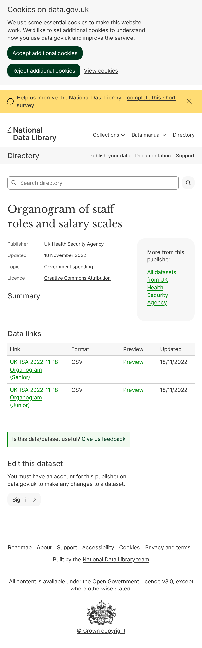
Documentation (153, 155)
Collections (106, 135)
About (44, 547)
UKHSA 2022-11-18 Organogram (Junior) (34, 397)
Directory (184, 135)
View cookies (101, 70)
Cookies (129, 547)
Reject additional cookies (43, 70)
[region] (101, 377)
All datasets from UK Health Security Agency (161, 287)
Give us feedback (104, 439)
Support (185, 155)
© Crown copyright (101, 631)
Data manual (146, 135)
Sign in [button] (21, 499)
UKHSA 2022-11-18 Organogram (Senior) (34, 369)
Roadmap (20, 547)
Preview (133, 362)
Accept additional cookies (45, 53)
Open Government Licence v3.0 (132, 581)
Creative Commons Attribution (77, 278)
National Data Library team (116, 559)
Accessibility (98, 547)
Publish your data (109, 155)
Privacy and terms (168, 547)
